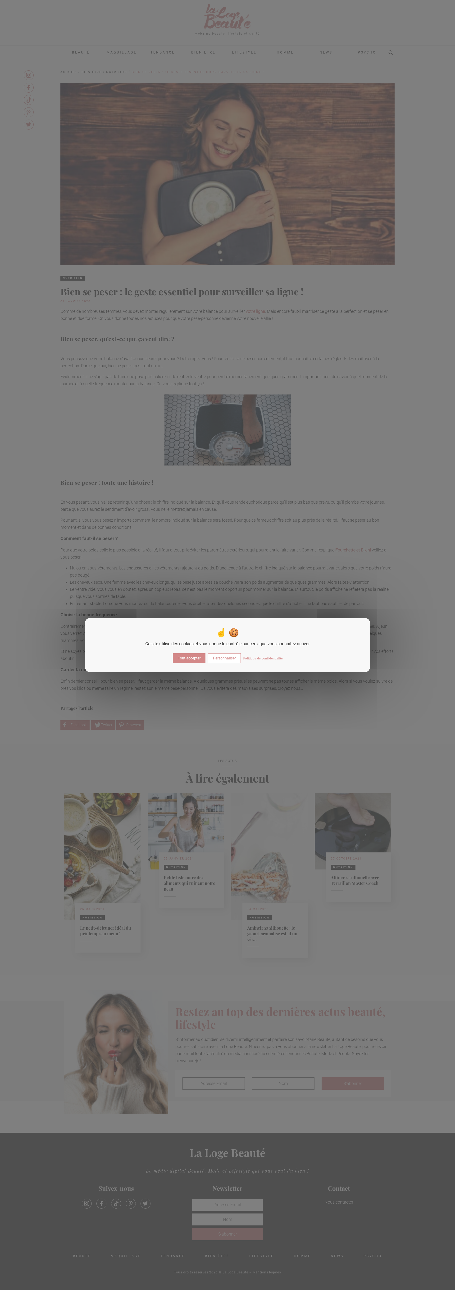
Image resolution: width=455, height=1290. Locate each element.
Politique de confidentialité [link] (263, 658)
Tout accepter (189, 658)
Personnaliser (224, 658)
